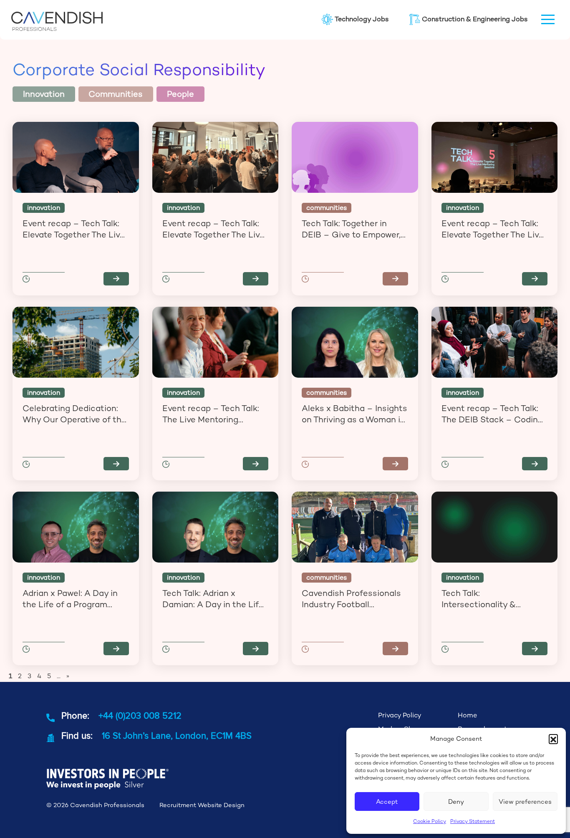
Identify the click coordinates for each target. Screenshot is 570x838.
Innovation (44, 93)
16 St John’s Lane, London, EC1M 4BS (177, 735)
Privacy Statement (472, 821)
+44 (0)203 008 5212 (140, 715)
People (180, 93)
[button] (553, 739)
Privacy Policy (399, 715)
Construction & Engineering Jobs (475, 19)
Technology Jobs (362, 19)
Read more (116, 278)
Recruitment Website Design (202, 805)
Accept (387, 801)
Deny (456, 801)
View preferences (525, 801)
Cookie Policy (429, 821)
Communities (115, 93)
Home (467, 715)
